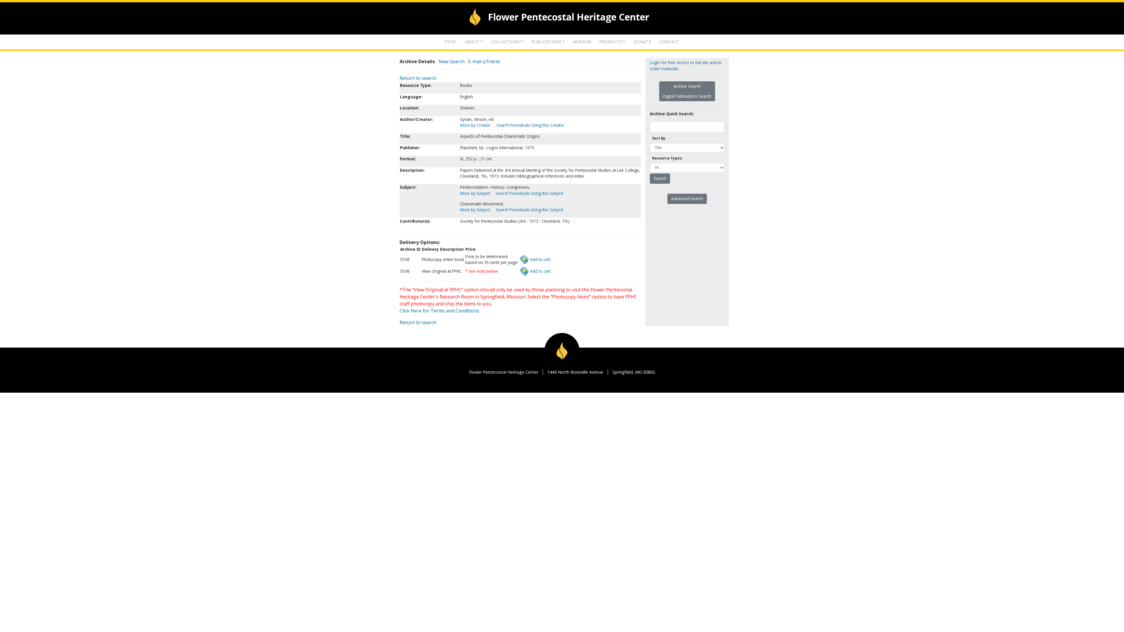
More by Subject (475, 193)
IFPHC (451, 41)
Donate (642, 41)
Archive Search (687, 86)
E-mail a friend (484, 61)
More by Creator (475, 125)
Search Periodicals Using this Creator (530, 125)
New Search (451, 61)
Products (610, 41)
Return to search (418, 78)
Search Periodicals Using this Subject (529, 193)
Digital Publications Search (687, 96)
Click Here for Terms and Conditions (439, 311)
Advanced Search (687, 198)
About (472, 41)
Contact (669, 41)
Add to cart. (540, 259)
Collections (505, 41)
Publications (546, 41)
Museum (582, 41)
